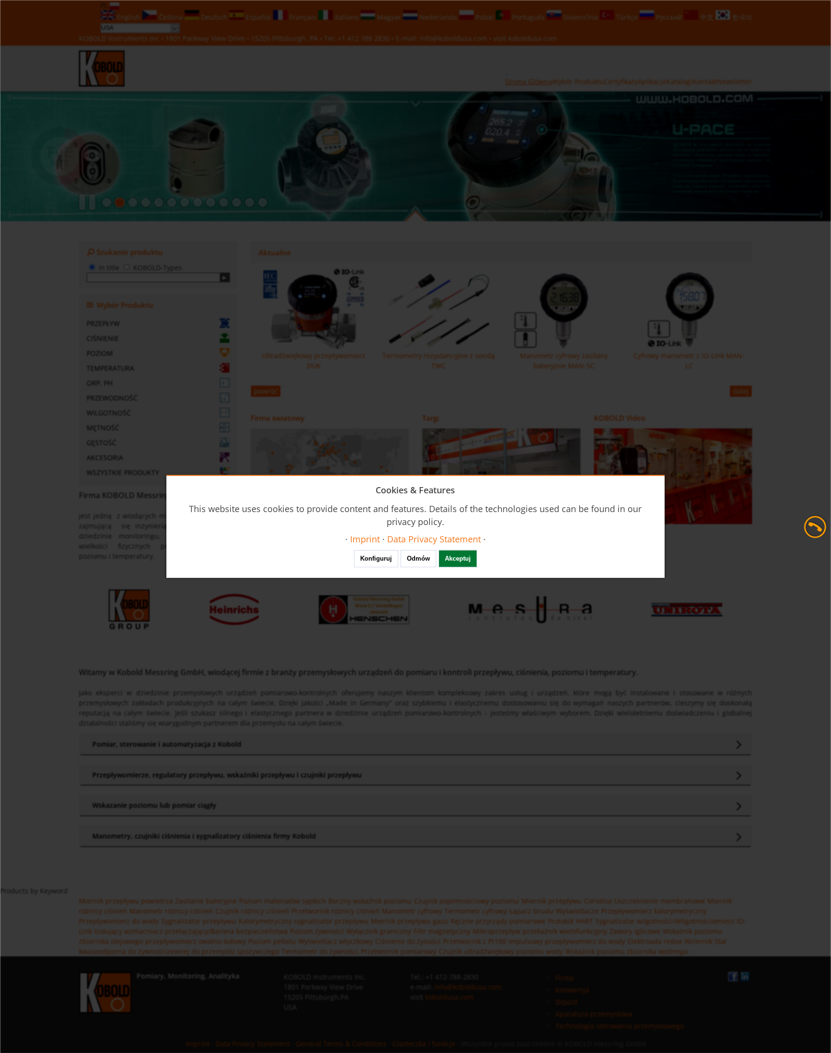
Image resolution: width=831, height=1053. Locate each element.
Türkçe (627, 17)
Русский (669, 17)
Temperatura (110, 368)
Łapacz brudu (531, 910)
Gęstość (101, 442)
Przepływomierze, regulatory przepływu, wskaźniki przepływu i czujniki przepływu (227, 774)
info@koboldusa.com (453, 38)
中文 (707, 17)
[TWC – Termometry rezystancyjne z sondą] (171, 202)
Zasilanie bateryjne (206, 900)
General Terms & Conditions (341, 1043)
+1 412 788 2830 (364, 38)
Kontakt (704, 81)
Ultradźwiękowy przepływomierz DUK (313, 360)
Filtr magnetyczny (442, 931)
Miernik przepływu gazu (409, 921)
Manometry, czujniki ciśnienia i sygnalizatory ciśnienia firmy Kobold (204, 835)
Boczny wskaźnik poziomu (370, 900)
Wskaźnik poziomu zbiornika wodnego (626, 951)
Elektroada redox (655, 941)
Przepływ (103, 323)
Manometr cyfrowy (412, 910)
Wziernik (698, 941)
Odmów (418, 558)
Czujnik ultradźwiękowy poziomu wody (501, 951)
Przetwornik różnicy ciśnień (335, 910)
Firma (564, 977)
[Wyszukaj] (225, 277)
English (128, 17)
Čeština (171, 17)
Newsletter (734, 81)
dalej (741, 391)
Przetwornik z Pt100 (474, 941)
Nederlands (438, 17)
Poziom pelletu (272, 941)
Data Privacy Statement (252, 1043)
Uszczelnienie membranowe (659, 900)
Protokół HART (570, 921)
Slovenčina (580, 17)
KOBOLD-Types (157, 267)
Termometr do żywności (319, 951)
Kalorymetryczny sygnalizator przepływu (303, 921)
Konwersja (572, 989)
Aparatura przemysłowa (593, 1013)
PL (105, 5)
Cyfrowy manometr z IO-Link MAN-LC (688, 360)
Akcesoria (105, 457)
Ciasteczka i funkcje (423, 1043)
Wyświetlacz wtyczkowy (335, 941)
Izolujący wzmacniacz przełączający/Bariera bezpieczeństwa (191, 931)
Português (528, 17)
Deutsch (214, 17)
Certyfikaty (621, 81)
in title (109, 267)
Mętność (103, 427)
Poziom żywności (317, 931)
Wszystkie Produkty (123, 472)
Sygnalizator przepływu (198, 921)
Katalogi (679, 81)
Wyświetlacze (577, 910)
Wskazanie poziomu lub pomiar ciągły (154, 805)
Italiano (347, 17)
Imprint (198, 1043)
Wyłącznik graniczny (378, 931)
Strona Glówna (528, 81)
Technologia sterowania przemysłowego (619, 1025)
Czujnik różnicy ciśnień (252, 910)
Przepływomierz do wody (119, 921)
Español (258, 17)
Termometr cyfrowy (475, 910)
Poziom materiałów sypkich (282, 900)
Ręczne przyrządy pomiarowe (498, 921)
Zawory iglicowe (634, 931)
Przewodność (112, 397)
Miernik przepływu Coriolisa (567, 900)
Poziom (100, 353)
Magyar (389, 17)
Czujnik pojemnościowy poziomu (466, 900)
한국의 (741, 17)
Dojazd (566, 1001)
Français (303, 17)
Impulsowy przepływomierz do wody (566, 941)
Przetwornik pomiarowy (398, 951)
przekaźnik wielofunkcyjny (565, 931)
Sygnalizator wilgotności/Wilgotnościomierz (664, 921)
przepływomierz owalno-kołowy (195, 941)
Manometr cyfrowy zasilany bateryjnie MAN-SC (564, 360)
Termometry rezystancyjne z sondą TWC (438, 360)
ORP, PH (100, 383)
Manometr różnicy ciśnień (171, 910)
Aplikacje (652, 81)
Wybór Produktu (578, 81)
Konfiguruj (376, 558)
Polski (485, 17)
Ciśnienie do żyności (408, 941)
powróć (265, 391)
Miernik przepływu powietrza (126, 900)
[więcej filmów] (673, 476)
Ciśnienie (103, 338)
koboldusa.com (532, 38)
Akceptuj (458, 558)
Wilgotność (109, 412)
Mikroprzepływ (496, 931)
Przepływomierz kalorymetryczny (653, 910)
